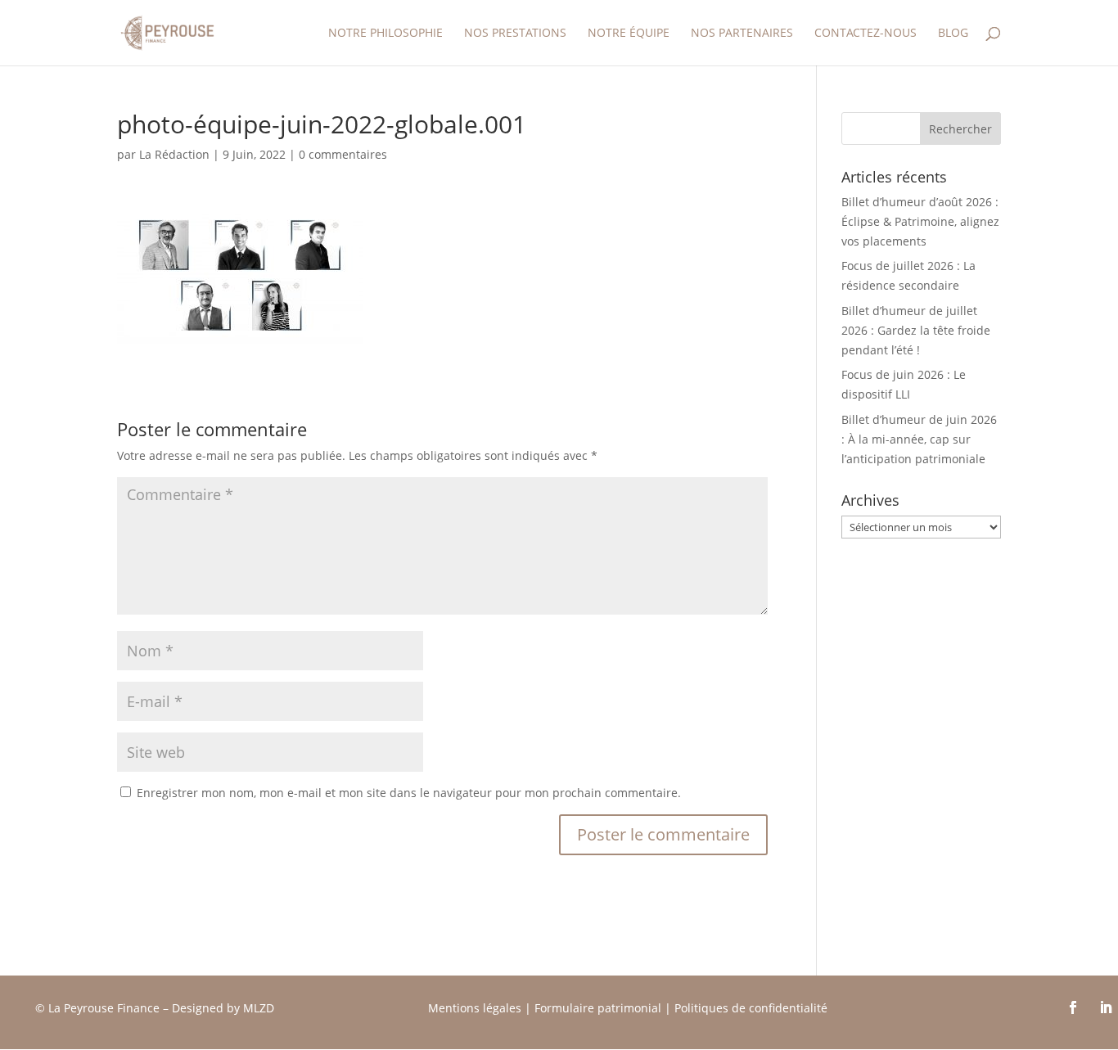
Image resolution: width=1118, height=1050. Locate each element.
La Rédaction (174, 154)
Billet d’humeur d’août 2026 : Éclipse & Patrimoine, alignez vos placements (920, 221)
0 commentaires (343, 154)
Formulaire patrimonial (597, 1008)
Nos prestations (515, 33)
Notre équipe (628, 33)
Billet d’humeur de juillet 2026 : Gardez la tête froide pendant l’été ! (915, 330)
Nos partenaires (742, 33)
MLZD (260, 1008)
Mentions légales (474, 1008)
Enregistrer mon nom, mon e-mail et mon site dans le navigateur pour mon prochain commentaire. (409, 792)
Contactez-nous (865, 33)
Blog (953, 33)
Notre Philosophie (385, 33)
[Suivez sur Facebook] (1073, 1007)
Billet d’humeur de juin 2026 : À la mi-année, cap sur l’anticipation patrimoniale (919, 439)
